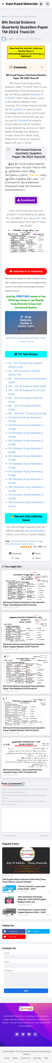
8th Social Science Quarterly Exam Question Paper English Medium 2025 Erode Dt (24, 729)
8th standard (16, 109)
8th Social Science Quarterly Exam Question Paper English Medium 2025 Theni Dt (24, 645)
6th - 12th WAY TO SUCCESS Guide (27, 413)
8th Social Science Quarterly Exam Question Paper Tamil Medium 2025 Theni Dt (24, 603)
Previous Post (10, 835)
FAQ (46, 1058)
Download (27, 200)
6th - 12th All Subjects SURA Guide (27, 386)
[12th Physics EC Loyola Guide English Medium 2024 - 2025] (9, 912)
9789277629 (23, 296)
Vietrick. (26, 1054)
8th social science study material (19, 544)
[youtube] (29, 1034)
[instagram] (35, 1034)
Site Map (37, 1058)
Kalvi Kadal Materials (22, 4)
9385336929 (26, 56)
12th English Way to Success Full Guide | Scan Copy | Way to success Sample (24, 880)
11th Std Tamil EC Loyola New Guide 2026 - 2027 (31, 887)
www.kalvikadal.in (35, 530)
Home (4, 16)
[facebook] (17, 1034)
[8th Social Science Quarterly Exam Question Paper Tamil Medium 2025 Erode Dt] (26, 669)
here (37, 218)
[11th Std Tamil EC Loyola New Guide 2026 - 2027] (9, 889)
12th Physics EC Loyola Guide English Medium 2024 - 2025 (32, 910)
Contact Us (26, 1058)
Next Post (43, 835)
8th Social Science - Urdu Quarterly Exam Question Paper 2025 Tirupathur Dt (22, 770)
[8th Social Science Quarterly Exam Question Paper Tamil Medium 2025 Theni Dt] (26, 586)
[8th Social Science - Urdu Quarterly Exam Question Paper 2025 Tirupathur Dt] (26, 753)
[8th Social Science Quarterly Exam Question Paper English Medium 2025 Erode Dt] (26, 711)
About (15, 1058)
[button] (4, 4)
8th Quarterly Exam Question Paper (22, 16)
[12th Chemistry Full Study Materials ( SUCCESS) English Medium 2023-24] (9, 899)
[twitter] (23, 1034)
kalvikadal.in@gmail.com (18, 53)
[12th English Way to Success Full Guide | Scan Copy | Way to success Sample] (26, 860)
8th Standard (21, 120)
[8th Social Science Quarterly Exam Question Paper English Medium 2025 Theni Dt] (26, 628)
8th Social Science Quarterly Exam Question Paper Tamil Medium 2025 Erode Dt (24, 687)
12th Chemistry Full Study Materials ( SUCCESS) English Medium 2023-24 (32, 899)
